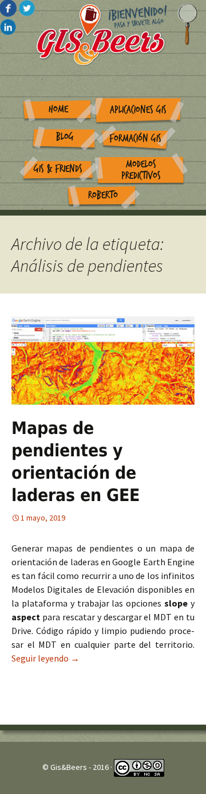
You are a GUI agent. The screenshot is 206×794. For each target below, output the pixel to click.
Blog (65, 137)
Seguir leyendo (45, 658)
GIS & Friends (58, 169)
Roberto (103, 195)
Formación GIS (135, 138)
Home (58, 109)
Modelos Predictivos (141, 170)
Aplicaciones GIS (138, 110)
